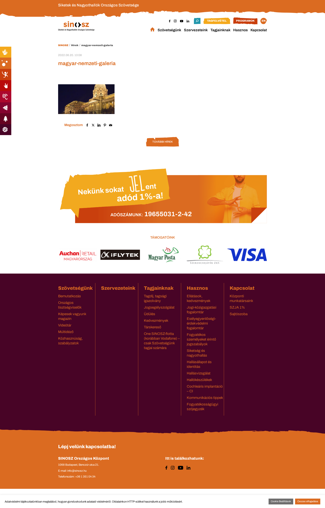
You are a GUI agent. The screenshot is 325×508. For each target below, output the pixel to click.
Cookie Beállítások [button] (281, 501)
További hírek (162, 141)
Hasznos (240, 30)
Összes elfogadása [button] (307, 501)
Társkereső (152, 327)
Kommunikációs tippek (205, 398)
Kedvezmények (156, 320)
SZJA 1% (237, 307)
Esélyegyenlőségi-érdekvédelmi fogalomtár (201, 323)
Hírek (74, 45)
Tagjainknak (220, 30)
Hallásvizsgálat (198, 373)
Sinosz (63, 45)
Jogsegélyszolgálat (159, 307)
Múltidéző (66, 332)
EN (264, 20)
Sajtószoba (239, 314)
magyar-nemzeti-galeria (97, 45)
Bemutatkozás (69, 296)
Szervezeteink (196, 30)
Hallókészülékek (199, 380)
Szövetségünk (169, 30)
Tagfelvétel (217, 20)
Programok (245, 20)
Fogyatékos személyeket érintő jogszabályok (201, 339)
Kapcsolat (259, 30)
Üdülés (149, 314)
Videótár (64, 325)
